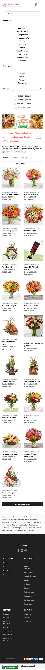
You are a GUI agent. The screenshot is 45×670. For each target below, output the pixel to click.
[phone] (3, 667)
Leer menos (38, 137)
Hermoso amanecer (9, 454)
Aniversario (22, 28)
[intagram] (22, 551)
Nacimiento (22, 54)
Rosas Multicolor (9, 418)
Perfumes (22, 77)
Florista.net (22, 545)
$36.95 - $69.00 (24, 96)
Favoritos (27, 618)
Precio (6, 88)
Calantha (28, 418)
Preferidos (22, 61)
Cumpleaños (22, 35)
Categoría (7, 66)
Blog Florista (7, 635)
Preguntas (6, 618)
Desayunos (22, 83)
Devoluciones (7, 627)
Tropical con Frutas (32, 381)
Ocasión (7, 20)
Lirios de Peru (30, 231)
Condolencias (22, 57)
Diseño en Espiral (9, 493)
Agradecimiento (22, 38)
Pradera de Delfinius (10, 194)
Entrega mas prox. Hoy (9, 192)
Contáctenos (7, 631)
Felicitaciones (22, 51)
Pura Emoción (7, 267)
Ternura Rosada (8, 381)
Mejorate (22, 44)
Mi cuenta (27, 614)
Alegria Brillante (31, 194)
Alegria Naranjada (9, 306)
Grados (22, 41)
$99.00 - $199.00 (24, 104)
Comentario (28, 621)
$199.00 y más (24, 107)
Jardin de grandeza (9, 231)
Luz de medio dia (31, 306)
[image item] (11, 178)
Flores (22, 74)
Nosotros (6, 614)
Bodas (22, 48)
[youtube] (25, 551)
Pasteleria (22, 80)
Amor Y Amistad (22, 32)
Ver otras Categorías (22, 504)
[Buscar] (36, 13)
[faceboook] (18, 551)
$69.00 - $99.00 (24, 100)
